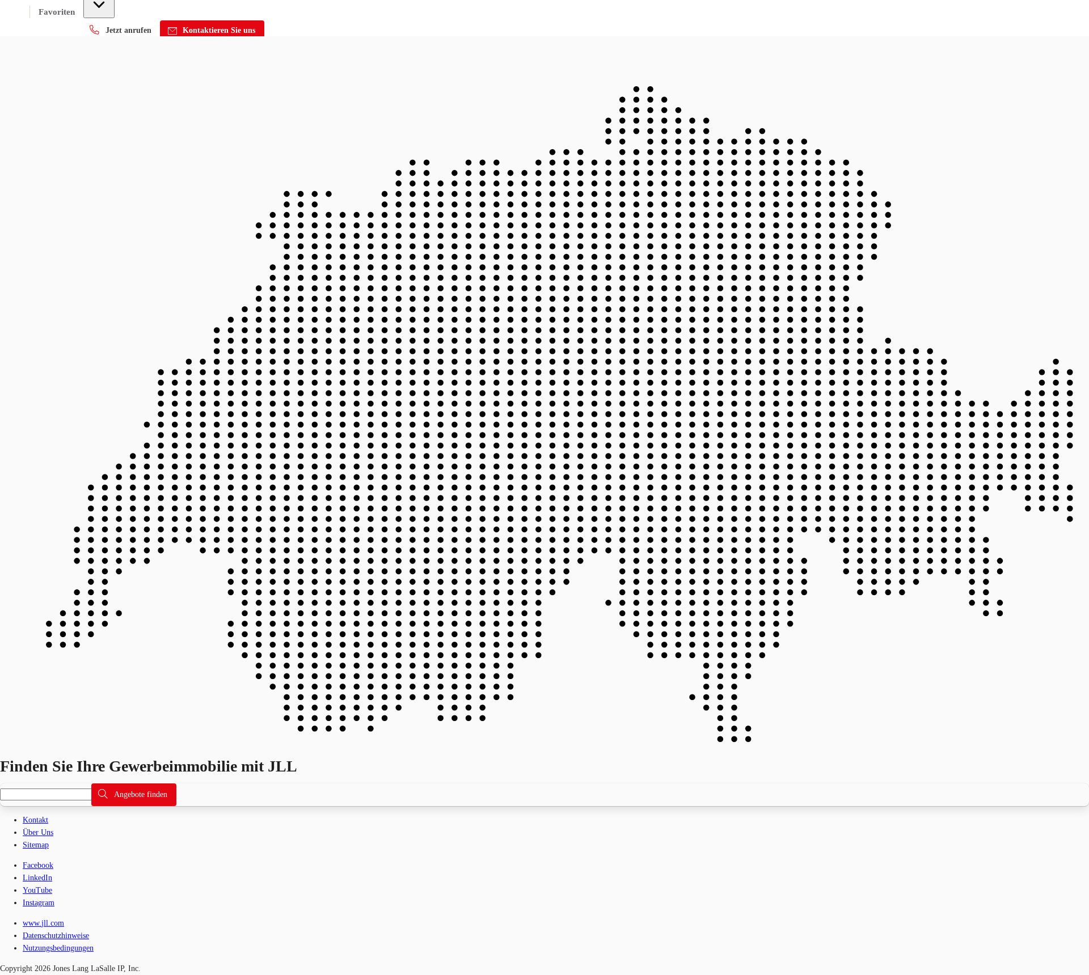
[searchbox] (52, 794)
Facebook (38, 865)
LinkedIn (37, 878)
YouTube (37, 890)
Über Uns (38, 832)
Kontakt (35, 820)
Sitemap (36, 845)
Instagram (38, 902)
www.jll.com (43, 923)
